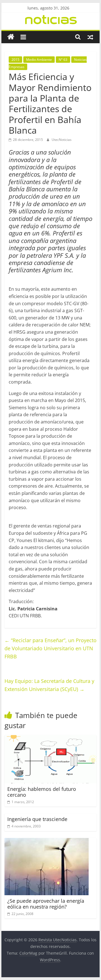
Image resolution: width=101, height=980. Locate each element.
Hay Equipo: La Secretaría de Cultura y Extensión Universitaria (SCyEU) (49, 685)
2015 (15, 59)
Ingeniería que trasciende (37, 819)
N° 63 (63, 59)
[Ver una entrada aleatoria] (90, 37)
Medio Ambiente (39, 59)
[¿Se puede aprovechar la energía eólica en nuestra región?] (46, 841)
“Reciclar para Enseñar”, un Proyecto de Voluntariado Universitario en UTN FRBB (50, 648)
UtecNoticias (62, 139)
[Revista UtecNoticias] (10, 37)
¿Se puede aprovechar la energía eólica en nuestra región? (45, 903)
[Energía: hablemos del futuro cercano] (50, 738)
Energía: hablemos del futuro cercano (41, 792)
